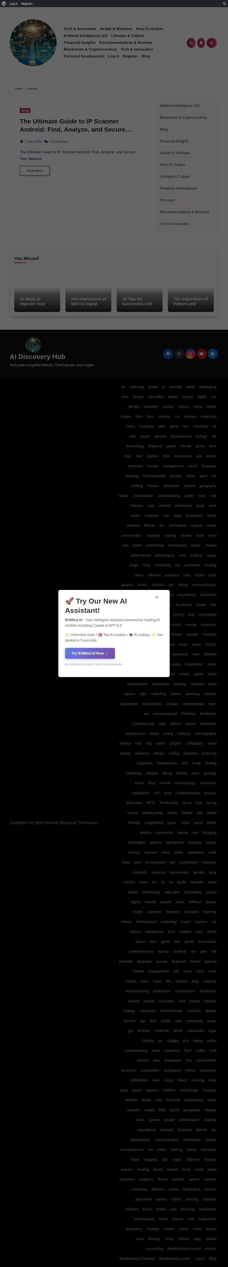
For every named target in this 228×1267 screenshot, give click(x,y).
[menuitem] (4, 3)
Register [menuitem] (27, 3)
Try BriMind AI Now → (90, 653)
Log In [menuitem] (13, 3)
